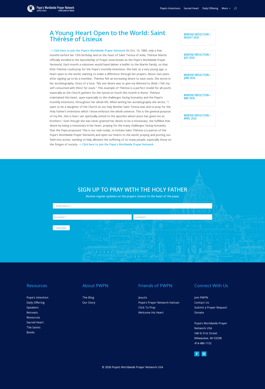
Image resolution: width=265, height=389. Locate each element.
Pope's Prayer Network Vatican (158, 302)
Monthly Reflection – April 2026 (197, 116)
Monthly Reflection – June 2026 (197, 76)
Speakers (33, 307)
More (225, 8)
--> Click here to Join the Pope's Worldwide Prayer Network (87, 50)
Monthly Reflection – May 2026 (197, 96)
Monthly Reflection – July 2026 (197, 56)
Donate (199, 312)
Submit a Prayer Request (210, 307)
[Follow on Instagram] (204, 353)
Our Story (88, 302)
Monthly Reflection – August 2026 (197, 35)
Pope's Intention (37, 297)
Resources (33, 317)
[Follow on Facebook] (196, 353)
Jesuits (142, 297)
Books (31, 332)
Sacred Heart (191, 8)
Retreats (32, 312)
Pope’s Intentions (170, 8)
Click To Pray (146, 307)
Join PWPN (201, 297)
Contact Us (201, 302)
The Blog (88, 297)
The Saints (33, 327)
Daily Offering (210, 8)
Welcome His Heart (151, 312)
